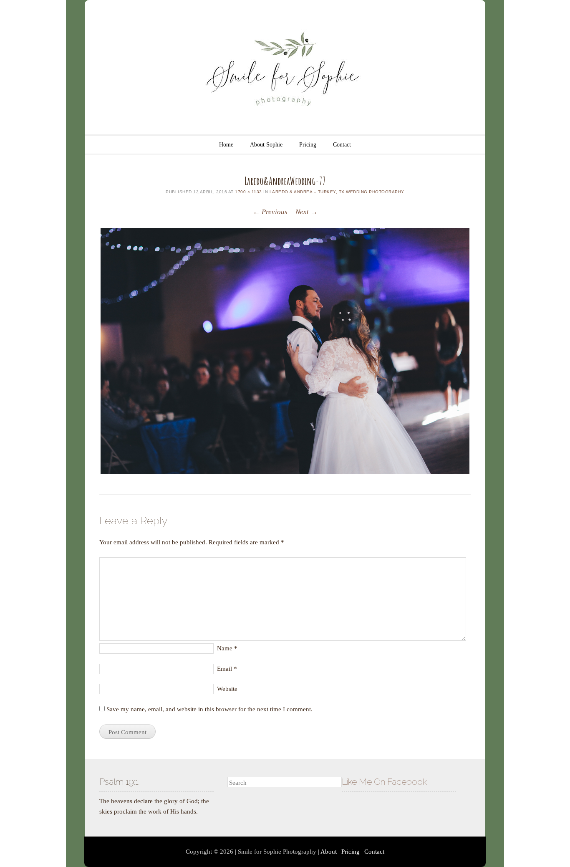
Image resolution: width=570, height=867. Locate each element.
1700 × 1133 (248, 192)
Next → (306, 212)
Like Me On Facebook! (385, 781)
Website (227, 688)
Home (226, 145)
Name (227, 648)
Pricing (307, 145)
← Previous (270, 212)
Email (227, 668)
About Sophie (266, 145)
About (328, 851)
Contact (342, 145)
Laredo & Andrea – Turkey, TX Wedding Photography (337, 192)
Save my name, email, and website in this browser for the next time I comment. (209, 709)
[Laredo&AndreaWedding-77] (285, 350)
